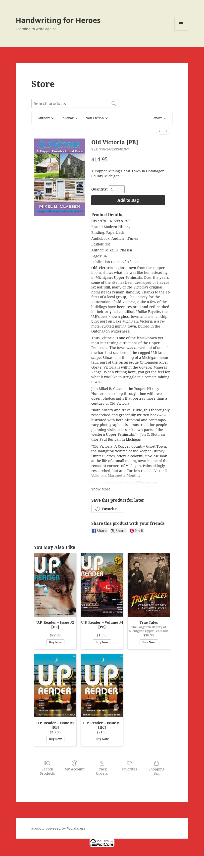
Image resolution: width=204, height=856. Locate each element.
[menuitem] (159, 130)
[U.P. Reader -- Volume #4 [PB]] (102, 585)
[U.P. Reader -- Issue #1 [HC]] (102, 685)
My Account (75, 769)
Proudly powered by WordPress (58, 828)
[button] (159, 118)
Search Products (47, 771)
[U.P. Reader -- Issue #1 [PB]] (55, 685)
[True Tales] (149, 585)
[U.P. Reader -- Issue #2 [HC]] (55, 585)
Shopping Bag (156, 771)
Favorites (129, 769)
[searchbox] (74, 103)
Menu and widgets (181, 30)
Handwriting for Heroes (58, 20)
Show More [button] (100, 489)
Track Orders (102, 771)
